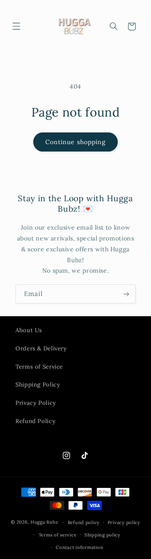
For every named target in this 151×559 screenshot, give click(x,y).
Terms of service (58, 535)
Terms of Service (39, 366)
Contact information (79, 547)
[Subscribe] (126, 293)
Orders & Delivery (41, 348)
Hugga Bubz (44, 522)
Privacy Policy (35, 402)
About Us (28, 330)
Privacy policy (124, 522)
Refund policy (84, 522)
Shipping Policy (37, 384)
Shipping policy (102, 535)
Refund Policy (35, 421)
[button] (16, 26)
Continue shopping (75, 142)
